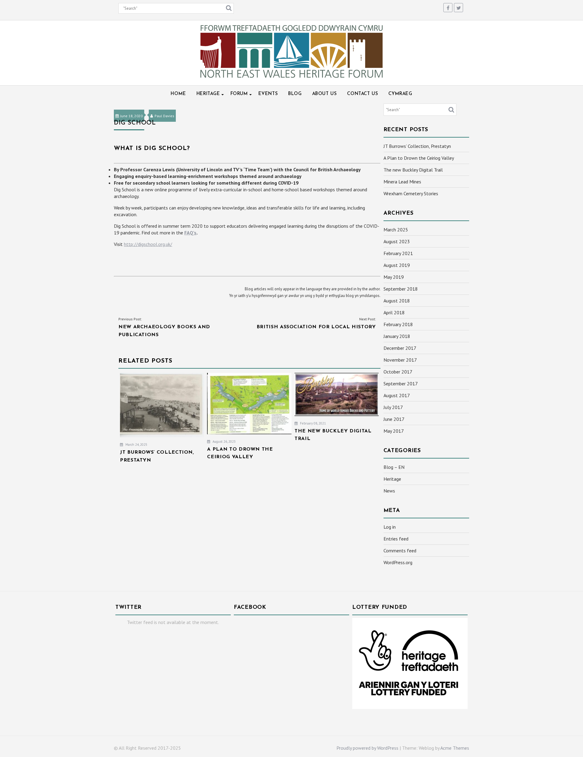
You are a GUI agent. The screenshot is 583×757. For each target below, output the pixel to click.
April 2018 (394, 312)
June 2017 (394, 419)
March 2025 (396, 230)
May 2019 (394, 277)
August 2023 (397, 241)
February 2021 (398, 253)
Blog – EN (394, 467)
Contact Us (362, 94)
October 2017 (398, 372)
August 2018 (397, 301)
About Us (324, 94)
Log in (390, 527)
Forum (239, 94)
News (389, 491)
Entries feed (396, 539)
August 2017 (397, 395)
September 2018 (401, 289)
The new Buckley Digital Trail (413, 170)
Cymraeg (400, 94)
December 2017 (400, 348)
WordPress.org (398, 562)
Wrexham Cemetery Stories (411, 193)
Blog (295, 94)
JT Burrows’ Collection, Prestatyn (417, 146)
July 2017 (393, 407)
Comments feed (400, 550)
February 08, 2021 (312, 423)
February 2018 (398, 324)
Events (268, 94)
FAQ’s (190, 233)
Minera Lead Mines (402, 182)
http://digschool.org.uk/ (148, 244)
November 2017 (400, 360)
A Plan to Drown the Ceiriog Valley (419, 158)
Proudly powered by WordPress (367, 748)
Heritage (208, 94)
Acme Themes (454, 748)
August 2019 (397, 265)
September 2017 (401, 383)
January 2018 (397, 336)
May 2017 (394, 431)
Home (178, 94)
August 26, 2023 (224, 441)
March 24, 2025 (135, 444)
